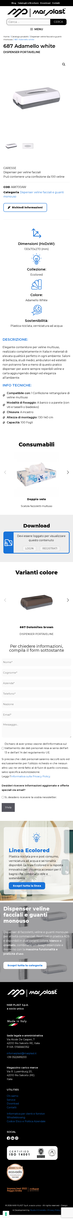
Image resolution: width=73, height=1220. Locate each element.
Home (6, 36)
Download (45, 3)
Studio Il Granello (38, 1210)
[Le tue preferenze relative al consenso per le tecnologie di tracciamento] (6, 1214)
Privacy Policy (54, 1210)
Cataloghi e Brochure (28, 3)
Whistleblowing (16, 1117)
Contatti (56, 3)
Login (29, 548)
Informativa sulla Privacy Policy (30, 776)
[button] (64, 64)
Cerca (58, 21)
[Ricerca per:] (37, 22)
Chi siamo (12, 1095)
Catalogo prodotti (20, 36)
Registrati (49, 548)
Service (11, 1099)
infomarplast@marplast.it (21, 1053)
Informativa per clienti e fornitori (26, 1113)
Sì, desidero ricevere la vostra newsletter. (31, 797)
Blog (14, 3)
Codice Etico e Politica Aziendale (26, 1121)
